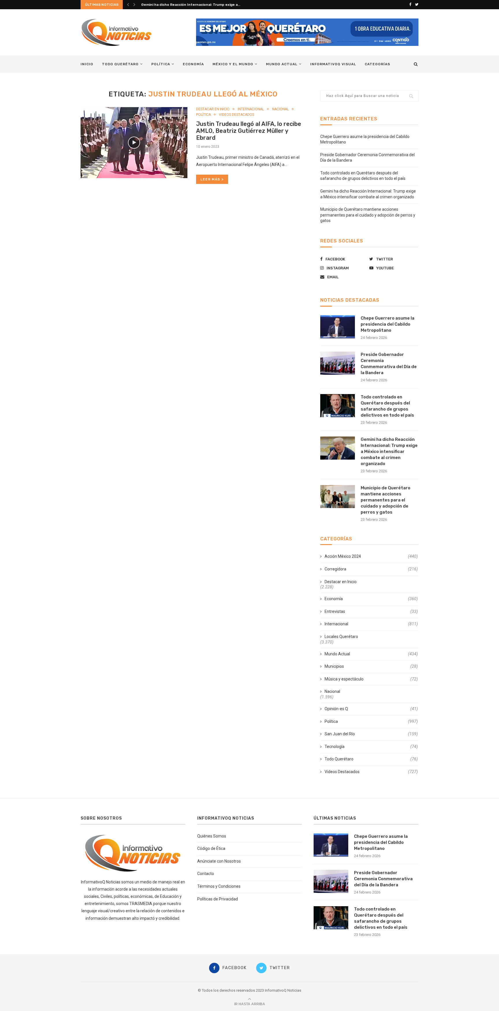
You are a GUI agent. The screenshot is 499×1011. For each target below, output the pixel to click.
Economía (193, 64)
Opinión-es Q (371, 708)
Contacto (205, 873)
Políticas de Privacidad (217, 899)
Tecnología (371, 746)
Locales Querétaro (341, 636)
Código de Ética (211, 848)
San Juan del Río (371, 734)
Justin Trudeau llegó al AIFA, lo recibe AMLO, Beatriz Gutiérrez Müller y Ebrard (248, 130)
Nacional (280, 109)
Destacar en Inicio (213, 109)
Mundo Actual (281, 64)
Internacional (251, 109)
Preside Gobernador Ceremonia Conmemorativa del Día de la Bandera (389, 363)
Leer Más (210, 179)
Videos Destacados (236, 115)
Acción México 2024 (371, 556)
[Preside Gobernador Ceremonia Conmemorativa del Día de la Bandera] (337, 363)
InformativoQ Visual (333, 64)
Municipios (371, 666)
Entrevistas (371, 611)
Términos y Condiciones (219, 886)
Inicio (87, 64)
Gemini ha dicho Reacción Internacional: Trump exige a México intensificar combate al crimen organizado (389, 451)
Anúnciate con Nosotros (219, 861)
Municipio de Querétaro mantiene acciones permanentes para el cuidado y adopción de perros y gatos (367, 215)
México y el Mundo (233, 64)
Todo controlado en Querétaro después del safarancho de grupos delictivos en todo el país (387, 406)
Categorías (377, 64)
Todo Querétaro (120, 64)
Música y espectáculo (371, 679)
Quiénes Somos (211, 836)
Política (160, 64)
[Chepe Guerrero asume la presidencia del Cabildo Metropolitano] (337, 326)
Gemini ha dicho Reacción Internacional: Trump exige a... (190, 5)
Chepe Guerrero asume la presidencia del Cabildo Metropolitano (387, 324)
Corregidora (371, 569)
